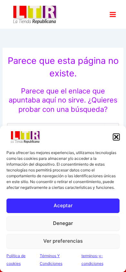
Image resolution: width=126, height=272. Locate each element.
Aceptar (63, 205)
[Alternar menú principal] (113, 14)
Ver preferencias (63, 241)
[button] (116, 137)
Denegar (63, 223)
